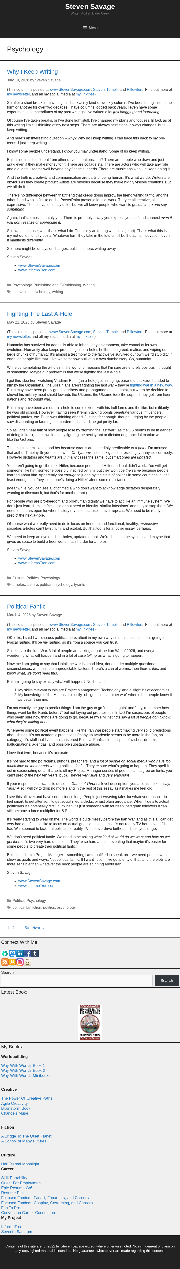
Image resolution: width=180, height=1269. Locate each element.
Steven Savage (90, 6)
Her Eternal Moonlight (20, 1164)
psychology (40, 292)
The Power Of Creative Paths (26, 1098)
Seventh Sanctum (16, 1231)
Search (7, 972)
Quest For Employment (21, 1183)
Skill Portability (14, 1178)
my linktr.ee (85, 94)
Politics (32, 578)
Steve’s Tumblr (105, 89)
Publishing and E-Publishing (57, 285)
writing (57, 292)
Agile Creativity (14, 1103)
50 (27, 928)
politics (46, 585)
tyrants (79, 585)
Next (38, 928)
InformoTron (11, 1227)
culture (32, 585)
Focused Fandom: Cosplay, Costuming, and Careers (47, 1203)
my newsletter (18, 94)
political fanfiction (26, 907)
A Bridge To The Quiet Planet (26, 1136)
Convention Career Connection (28, 1213)
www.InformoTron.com (36, 270)
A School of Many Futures (23, 1141)
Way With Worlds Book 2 (23, 1070)
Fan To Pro (10, 1208)
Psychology (22, 285)
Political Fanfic (26, 606)
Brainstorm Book (15, 1108)
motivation (21, 292)
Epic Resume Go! (16, 1188)
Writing (89, 285)
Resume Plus (13, 1193)
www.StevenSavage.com (70, 89)
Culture (18, 578)
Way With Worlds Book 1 (23, 1065)
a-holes (18, 585)
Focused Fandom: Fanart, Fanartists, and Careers (45, 1198)
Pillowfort (134, 89)
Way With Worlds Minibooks (26, 1075)
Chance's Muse (14, 1113)
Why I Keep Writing (32, 71)
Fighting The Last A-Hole (39, 313)
